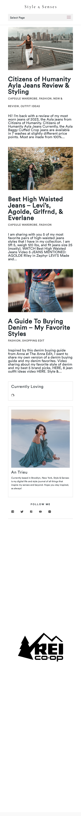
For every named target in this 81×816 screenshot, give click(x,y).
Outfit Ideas (30, 106)
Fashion (45, 98)
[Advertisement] (40, 565)
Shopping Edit (33, 340)
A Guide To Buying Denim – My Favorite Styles (39, 327)
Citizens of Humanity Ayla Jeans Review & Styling (39, 85)
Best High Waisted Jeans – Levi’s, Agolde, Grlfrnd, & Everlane (35, 208)
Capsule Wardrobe (23, 98)
